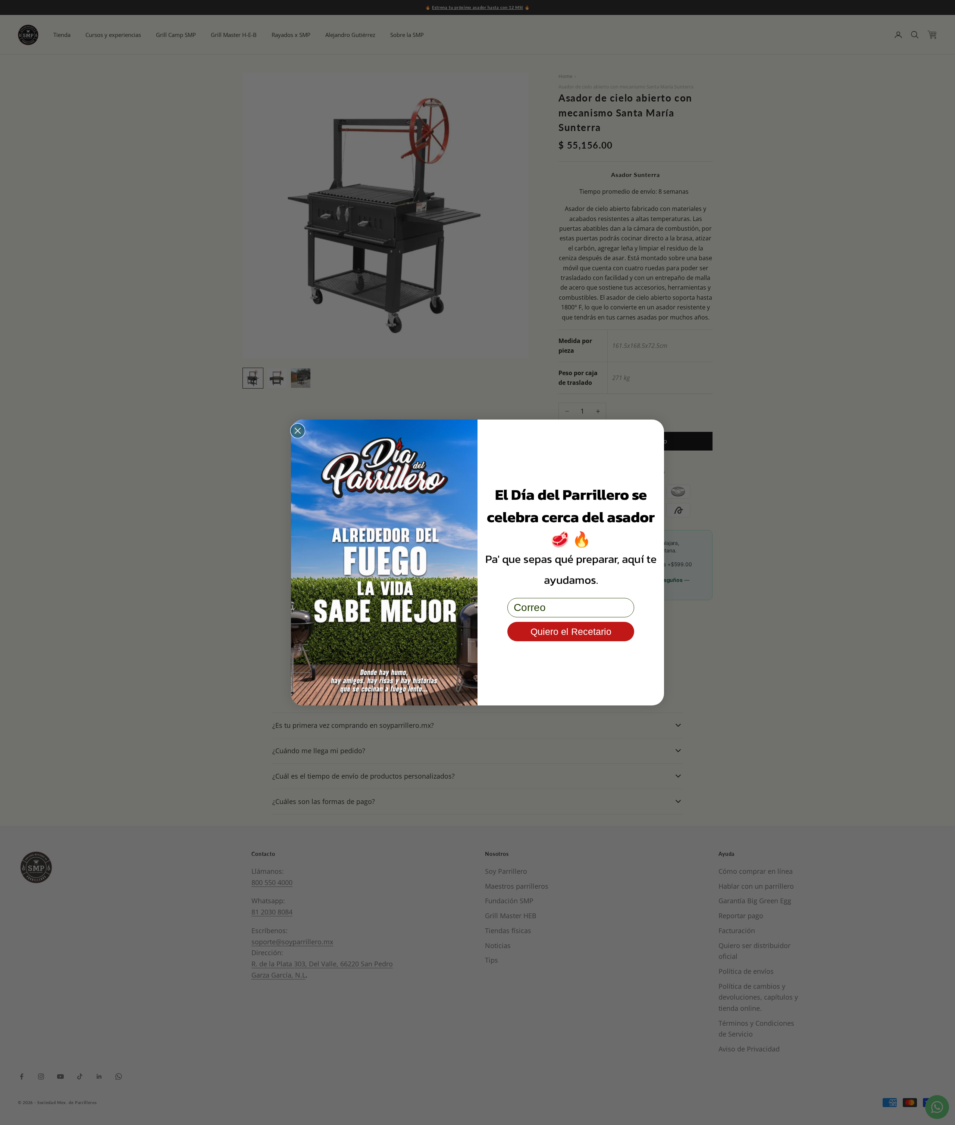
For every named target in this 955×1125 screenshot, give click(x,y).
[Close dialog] (297, 430)
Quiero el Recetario (570, 631)
